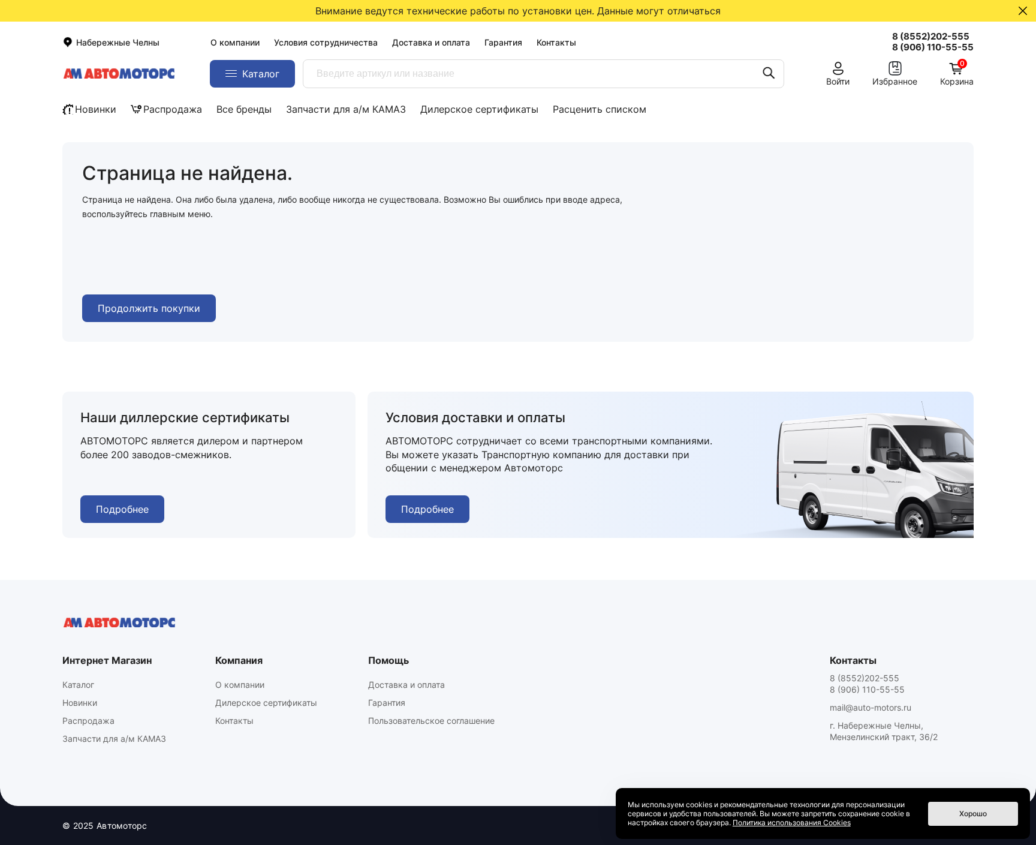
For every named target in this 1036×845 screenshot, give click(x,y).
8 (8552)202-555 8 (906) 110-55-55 (867, 683)
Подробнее (122, 509)
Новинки (95, 109)
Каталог (78, 684)
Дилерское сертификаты (479, 109)
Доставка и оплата (431, 42)
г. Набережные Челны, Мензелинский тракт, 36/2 (884, 731)
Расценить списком (599, 109)
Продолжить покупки (149, 308)
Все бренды (244, 109)
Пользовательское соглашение (431, 720)
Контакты (556, 42)
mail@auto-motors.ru (870, 707)
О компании (235, 42)
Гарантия (503, 42)
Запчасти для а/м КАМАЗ (346, 109)
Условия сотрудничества (326, 42)
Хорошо (973, 813)
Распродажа (172, 109)
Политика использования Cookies (792, 822)
